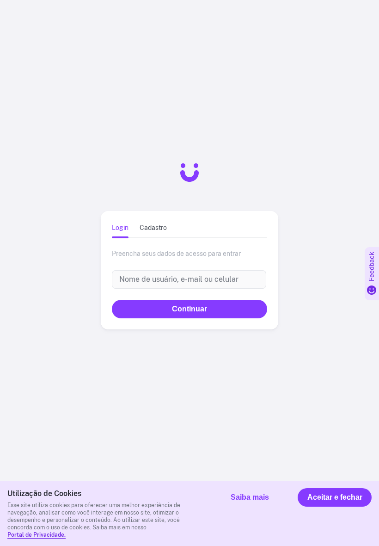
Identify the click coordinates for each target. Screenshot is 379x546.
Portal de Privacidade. (36, 535)
